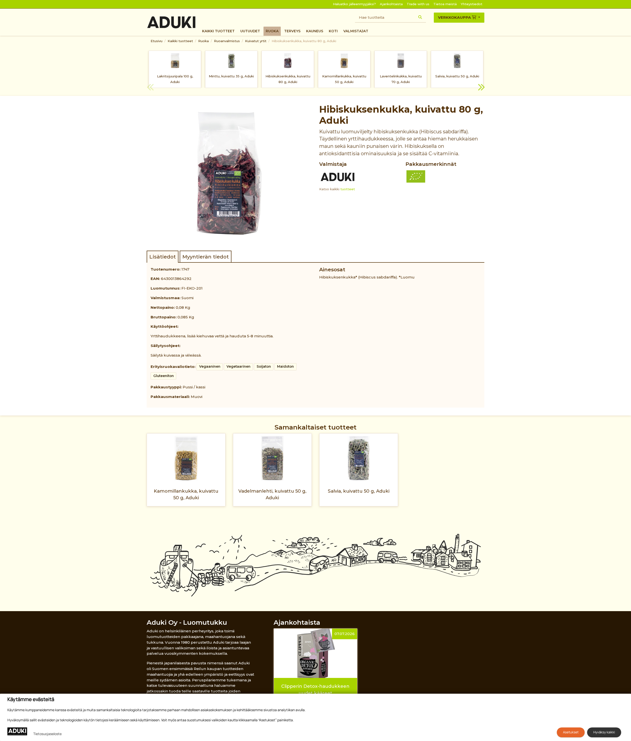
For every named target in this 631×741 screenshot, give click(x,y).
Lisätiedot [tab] (162, 257)
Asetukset (570, 732)
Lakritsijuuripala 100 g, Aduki (175, 79)
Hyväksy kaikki (604, 732)
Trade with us (418, 4)
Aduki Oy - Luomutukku (187, 622)
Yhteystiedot (471, 4)
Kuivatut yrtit (255, 41)
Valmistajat (355, 31)
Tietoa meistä (445, 4)
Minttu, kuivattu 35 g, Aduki (231, 76)
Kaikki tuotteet (218, 31)
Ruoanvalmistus (227, 41)
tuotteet (347, 189)
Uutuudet (250, 31)
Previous (150, 88)
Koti (333, 31)
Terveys (292, 31)
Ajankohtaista (391, 4)
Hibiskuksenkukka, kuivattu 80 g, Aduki (304, 41)
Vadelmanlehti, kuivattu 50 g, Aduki (272, 494)
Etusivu (156, 41)
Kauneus (314, 31)
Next (480, 88)
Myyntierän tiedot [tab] (205, 257)
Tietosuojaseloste (47, 733)
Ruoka (272, 31)
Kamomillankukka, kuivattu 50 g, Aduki (344, 79)
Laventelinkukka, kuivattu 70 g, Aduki (401, 79)
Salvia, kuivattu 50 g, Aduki (457, 76)
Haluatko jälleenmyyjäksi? (354, 4)
